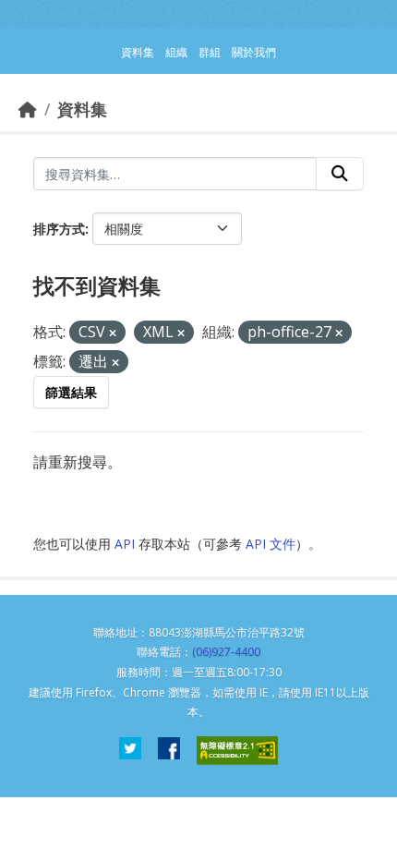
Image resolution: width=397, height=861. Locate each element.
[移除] (112, 333)
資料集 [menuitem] (137, 52)
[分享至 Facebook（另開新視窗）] (169, 750)
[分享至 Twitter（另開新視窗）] (130, 750)
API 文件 (270, 543)
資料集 (82, 109)
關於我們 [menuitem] (254, 52)
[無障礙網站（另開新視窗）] (237, 750)
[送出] (340, 173)
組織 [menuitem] (176, 52)
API (124, 543)
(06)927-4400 (226, 652)
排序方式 (59, 228)
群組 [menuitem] (209, 52)
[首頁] (27, 109)
